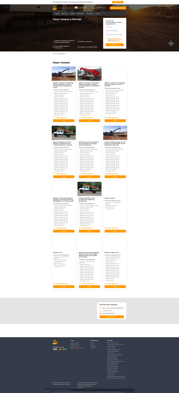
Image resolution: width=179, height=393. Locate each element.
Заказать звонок (111, 316)
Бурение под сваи (74, 346)
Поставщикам (89, 13)
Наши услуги (64, 13)
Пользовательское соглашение (84, 386)
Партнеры (110, 340)
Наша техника (80, 13)
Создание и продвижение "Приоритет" (61, 384)
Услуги (72, 340)
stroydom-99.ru (110, 374)
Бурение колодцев (74, 342)
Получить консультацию (118, 8)
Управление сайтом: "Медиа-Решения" (116, 378)
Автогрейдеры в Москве (113, 363)
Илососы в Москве (111, 348)
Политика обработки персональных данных (87, 382)
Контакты (98, 13)
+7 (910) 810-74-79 (100, 7)
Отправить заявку (114, 44)
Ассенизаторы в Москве (112, 371)
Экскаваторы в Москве (112, 364)
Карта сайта (80, 387)
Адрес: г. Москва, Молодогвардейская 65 (113, 308)
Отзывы (72, 13)
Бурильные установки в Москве (114, 354)
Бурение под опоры (74, 344)
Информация (94, 340)
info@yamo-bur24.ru (110, 313)
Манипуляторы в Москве (113, 342)
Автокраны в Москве (112, 356)
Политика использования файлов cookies (86, 384)
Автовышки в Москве (112, 358)
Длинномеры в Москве (112, 359)
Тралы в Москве (111, 353)
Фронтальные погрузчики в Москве (115, 361)
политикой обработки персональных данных (115, 41)
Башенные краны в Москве (113, 349)
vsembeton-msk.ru (111, 373)
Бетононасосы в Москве (112, 368)
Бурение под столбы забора (76, 348)
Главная (57, 13)
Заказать (63, 120)
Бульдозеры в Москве (112, 366)
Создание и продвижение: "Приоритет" (116, 376)
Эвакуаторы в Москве (112, 369)
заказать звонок (82, 8)
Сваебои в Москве (111, 346)
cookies (68, 390)
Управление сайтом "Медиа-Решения (61, 382)
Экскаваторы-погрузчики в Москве (115, 344)
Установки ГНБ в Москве (113, 351)
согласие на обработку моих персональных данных (114, 39)
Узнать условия (118, 2)
